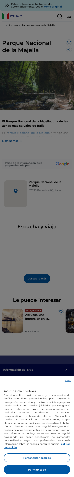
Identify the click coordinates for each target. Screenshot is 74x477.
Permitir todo (37, 469)
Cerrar (68, 380)
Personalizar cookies (37, 457)
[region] (37, 426)
